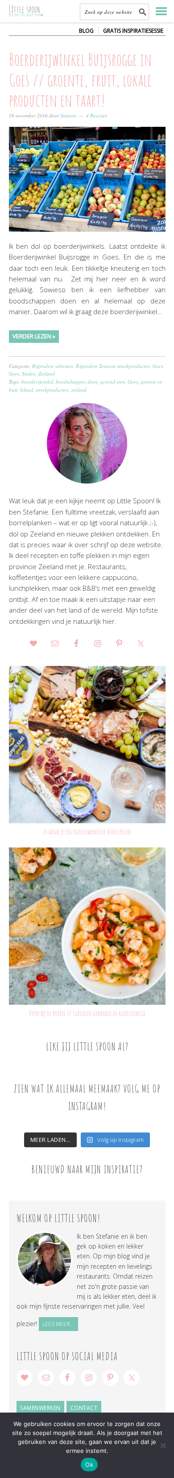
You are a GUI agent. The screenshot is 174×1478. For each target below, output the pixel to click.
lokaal (26, 389)
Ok (89, 1464)
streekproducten (52, 389)
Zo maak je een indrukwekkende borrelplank (87, 831)
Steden (29, 373)
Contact (84, 1408)
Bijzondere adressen (52, 366)
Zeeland (46, 373)
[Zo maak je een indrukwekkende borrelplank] (87, 744)
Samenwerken (40, 1408)
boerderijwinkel (37, 381)
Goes (158, 366)
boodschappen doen (77, 381)
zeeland (79, 389)
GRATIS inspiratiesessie (133, 31)
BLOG (86, 31)
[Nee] (162, 1445)
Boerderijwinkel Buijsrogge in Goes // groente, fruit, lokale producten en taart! (80, 79)
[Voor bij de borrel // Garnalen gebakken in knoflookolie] (87, 926)
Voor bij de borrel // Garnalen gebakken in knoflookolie (87, 1013)
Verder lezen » (33, 336)
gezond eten (112, 381)
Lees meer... (58, 1324)
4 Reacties (96, 115)
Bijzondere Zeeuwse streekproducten (113, 366)
